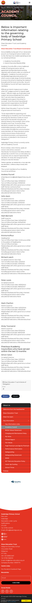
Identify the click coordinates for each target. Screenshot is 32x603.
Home (3, 7)
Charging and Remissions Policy (16, 433)
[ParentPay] (16, 482)
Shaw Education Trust (10, 413)
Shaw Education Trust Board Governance (16, 48)
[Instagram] (11, 591)
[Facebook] (2, 591)
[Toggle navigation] (29, 2)
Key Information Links (12, 424)
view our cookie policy (12, 601)
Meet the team (8, 417)
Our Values (8, 442)
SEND (7, 458)
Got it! (26, 600)
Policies (5, 471)
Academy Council (11, 427)
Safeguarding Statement (13, 455)
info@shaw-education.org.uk (14, 560)
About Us (9, 7)
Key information (19, 7)
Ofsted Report (10, 439)
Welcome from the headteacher (14, 409)
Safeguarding (9, 452)
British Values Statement (13, 430)
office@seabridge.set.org (13, 530)
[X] (6, 591)
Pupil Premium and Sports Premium (17, 446)
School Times (9, 467)
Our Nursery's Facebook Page (11, 569)
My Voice (8, 436)
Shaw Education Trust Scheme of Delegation (14, 383)
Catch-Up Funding (11, 464)
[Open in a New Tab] (3, 388)
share (6, 396)
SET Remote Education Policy (15, 461)
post (16, 396)
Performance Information (13, 449)
